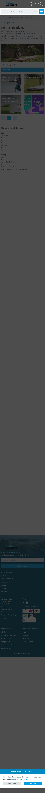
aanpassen (12, 784)
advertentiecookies (21, 779)
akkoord (33, 784)
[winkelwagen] (42, 4)
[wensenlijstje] (37, 4)
